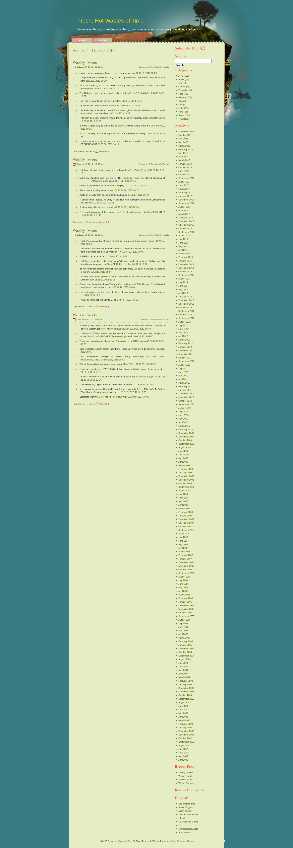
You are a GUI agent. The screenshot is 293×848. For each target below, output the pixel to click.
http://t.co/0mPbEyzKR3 (99, 336)
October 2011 (185, 357)
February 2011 (185, 386)
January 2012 (185, 347)
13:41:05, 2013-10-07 (136, 264)
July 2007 (183, 537)
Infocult (181, 818)
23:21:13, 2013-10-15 (135, 185)
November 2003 (186, 691)
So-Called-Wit (185, 832)
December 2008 (186, 476)
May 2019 (183, 153)
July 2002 (183, 749)
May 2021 (183, 138)
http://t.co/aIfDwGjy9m (154, 118)
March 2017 (184, 189)
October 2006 (185, 569)
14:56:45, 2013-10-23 (131, 101)
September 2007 (186, 530)
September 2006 (186, 573)
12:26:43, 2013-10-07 (116, 256)
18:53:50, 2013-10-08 (105, 279)
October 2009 (185, 440)
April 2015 (183, 250)
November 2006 (186, 566)
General (103, 151)
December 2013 (186, 300)
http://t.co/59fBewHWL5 (116, 397)
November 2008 (186, 480)
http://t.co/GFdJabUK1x (114, 264)
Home (82, 40)
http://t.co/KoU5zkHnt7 (154, 212)
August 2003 (184, 702)
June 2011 (183, 372)
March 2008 (184, 508)
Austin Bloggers (186, 807)
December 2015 (186, 221)
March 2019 (184, 160)
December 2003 (186, 688)
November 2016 (186, 199)
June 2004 (183, 666)
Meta (180, 112)
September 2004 (186, 656)
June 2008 (183, 498)
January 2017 (185, 196)
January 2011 (185, 390)
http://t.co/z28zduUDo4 (118, 329)
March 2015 (184, 253)
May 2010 (183, 419)
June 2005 (183, 627)
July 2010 (183, 411)
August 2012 (184, 322)
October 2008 (185, 483)
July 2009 (183, 451)
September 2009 (186, 444)
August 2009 (184, 447)
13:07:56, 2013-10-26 (108, 144)
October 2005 (185, 612)
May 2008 (183, 501)
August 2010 (184, 408)
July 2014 (183, 282)
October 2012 (185, 314)
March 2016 (184, 214)
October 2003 (185, 695)
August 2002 (184, 745)
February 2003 (185, 724)
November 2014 (186, 268)
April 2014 (183, 293)
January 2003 (185, 727)
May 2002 (183, 756)
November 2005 (186, 609)
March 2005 (184, 638)
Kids (180, 104)
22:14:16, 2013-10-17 (128, 190)
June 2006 (183, 584)
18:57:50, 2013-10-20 (96, 81)
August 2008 (184, 490)
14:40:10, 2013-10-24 (129, 105)
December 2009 (186, 433)
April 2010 (183, 422)
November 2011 (186, 354)
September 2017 (186, 178)
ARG (180, 76)
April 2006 (183, 591)
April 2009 (183, 462)
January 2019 (185, 164)
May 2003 (183, 713)
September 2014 (186, 275)
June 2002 (183, 752)
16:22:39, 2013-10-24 (119, 113)
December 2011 (186, 350)
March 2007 (184, 551)
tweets (81, 151)
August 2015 (184, 235)
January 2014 (185, 296)
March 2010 (184, 426)
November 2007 (186, 523)
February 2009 (185, 469)
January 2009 (185, 472)
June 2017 (183, 185)
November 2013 (186, 304)
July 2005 (183, 623)
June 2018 (183, 171)
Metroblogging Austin (188, 829)
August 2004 (184, 659)
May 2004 (183, 670)
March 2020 (184, 146)
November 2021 (186, 131)
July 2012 (183, 325)
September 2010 (186, 404)
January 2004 (185, 684)
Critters (182, 86)
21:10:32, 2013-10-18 (103, 202)
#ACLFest (160, 376)
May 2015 (183, 246)
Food (180, 94)
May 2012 (183, 332)
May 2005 (183, 630)
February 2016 (185, 217)
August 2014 (184, 278)
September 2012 (186, 318)
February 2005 (185, 641)
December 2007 (186, 519)
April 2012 (183, 336)
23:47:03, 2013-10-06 (133, 252)
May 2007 (183, 544)
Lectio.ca (182, 825)
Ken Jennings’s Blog (188, 821)
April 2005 (183, 634)
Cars (180, 83)
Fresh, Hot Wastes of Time (110, 21)
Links (181, 108)
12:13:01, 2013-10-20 (146, 73)
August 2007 (184, 533)
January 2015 (185, 261)
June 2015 (183, 243)
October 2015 (185, 228)
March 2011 (184, 383)
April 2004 (183, 673)
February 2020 (185, 149)
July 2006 (183, 580)
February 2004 (185, 681)
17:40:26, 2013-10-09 (124, 287)
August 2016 (184, 207)
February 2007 (185, 555)
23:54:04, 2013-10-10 (127, 300)
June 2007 (183, 541)
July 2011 (183, 368)
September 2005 (186, 616)
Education (183, 90)
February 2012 (185, 343)
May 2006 (183, 587)
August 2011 (184, 365)
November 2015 (186, 225)
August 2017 (184, 182)
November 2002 (186, 734)
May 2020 (183, 142)
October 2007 (185, 526)
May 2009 (183, 458)
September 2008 (186, 487)
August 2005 (184, 620)
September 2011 (186, 361)
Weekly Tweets (85, 62)
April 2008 (183, 505)
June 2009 (183, 454)
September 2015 (186, 232)
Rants (181, 115)
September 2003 (186, 699)
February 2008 (185, 512)
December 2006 (186, 562)
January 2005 (185, 645)
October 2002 (185, 738)
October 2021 (185, 135)
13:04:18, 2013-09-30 (142, 336)
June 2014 (183, 286)
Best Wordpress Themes (183, 841)
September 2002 (186, 742)
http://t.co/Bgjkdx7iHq (135, 170)
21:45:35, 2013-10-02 (146, 364)
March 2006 (184, 594)
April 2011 (183, 379)
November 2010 (186, 397)
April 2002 (183, 760)
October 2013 (185, 307)
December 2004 (186, 648)
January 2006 (185, 602)
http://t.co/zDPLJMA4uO (137, 93)
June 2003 (183, 709)
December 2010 (186, 393)
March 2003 (184, 720)
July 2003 (183, 706)
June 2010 (183, 415)
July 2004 (183, 663)
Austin (181, 79)
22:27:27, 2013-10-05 (135, 392)
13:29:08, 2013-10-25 (91, 121)
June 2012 (183, 329)
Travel (181, 119)
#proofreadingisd (120, 336)
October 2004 (185, 652)
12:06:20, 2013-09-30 (140, 329)
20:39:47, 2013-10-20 (104, 88)
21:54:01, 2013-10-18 (128, 207)
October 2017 (185, 174)
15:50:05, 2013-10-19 (91, 215)
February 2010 (185, 429)
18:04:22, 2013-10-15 (125, 181)
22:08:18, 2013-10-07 (101, 272)
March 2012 (184, 340)
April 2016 (183, 210)
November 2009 (186, 436)
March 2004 (184, 677)
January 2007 (185, 559)
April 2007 (183, 548)
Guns (181, 101)
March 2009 (184, 465)
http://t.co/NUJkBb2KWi (92, 359)
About (102, 40)
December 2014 (186, 264)
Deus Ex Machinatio (188, 814)
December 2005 (186, 605)
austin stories (184, 811)
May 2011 (183, 375)
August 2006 (184, 577)
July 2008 (183, 494)
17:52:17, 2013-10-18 (138, 195)
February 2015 (185, 257)
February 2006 (185, 598)
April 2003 (183, 717)
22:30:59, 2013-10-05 (138, 397)
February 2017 (185, 192)
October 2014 (185, 271)
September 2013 (186, 311)
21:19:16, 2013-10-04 (91, 372)
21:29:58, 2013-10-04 (143, 384)
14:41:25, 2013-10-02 (114, 359)
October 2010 (185, 401)
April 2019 (183, 156)
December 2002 (186, 731)
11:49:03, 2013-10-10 (91, 295)
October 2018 (185, 167)
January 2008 (185, 515)
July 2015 (183, 239)
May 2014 (183, 289)
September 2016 (186, 203)
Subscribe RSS (187, 48)
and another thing (186, 804)
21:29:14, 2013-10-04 (91, 380)
